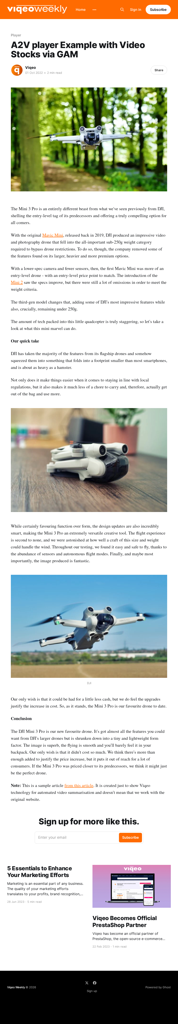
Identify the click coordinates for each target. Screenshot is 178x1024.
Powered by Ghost (158, 987)
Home (81, 9)
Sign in (135, 9)
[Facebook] (94, 983)
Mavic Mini (52, 235)
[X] (87, 983)
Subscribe (158, 9)
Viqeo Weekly (16, 987)
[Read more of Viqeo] (17, 70)
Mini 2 (17, 282)
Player (16, 35)
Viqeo (30, 67)
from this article (78, 785)
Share (159, 70)
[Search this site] (122, 9)
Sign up (92, 991)
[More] (94, 9)
